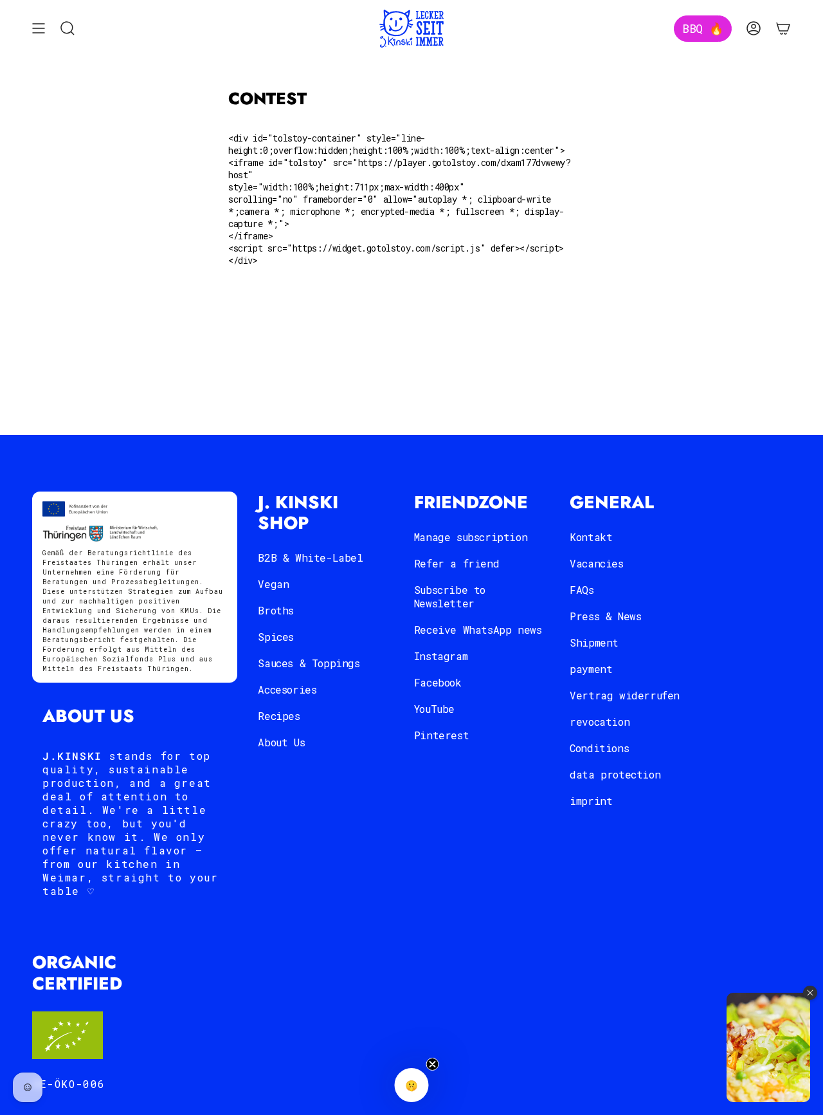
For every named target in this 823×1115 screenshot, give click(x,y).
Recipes (279, 716)
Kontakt (591, 537)
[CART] (783, 29)
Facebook (438, 682)
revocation (599, 721)
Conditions (599, 748)
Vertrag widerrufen (625, 695)
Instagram (440, 656)
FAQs (581, 589)
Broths (276, 610)
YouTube (434, 708)
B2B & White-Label (310, 557)
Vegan (273, 584)
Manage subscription (470, 537)
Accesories (287, 689)
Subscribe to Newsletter (449, 596)
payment (591, 669)
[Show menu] (38, 29)
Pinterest (441, 735)
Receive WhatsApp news (478, 629)
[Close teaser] (432, 1064)
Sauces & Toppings (308, 663)
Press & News (605, 616)
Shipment (594, 642)
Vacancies (596, 563)
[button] (412, 1085)
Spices (276, 636)
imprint (591, 800)
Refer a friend (456, 563)
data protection (615, 774)
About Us (281, 742)
